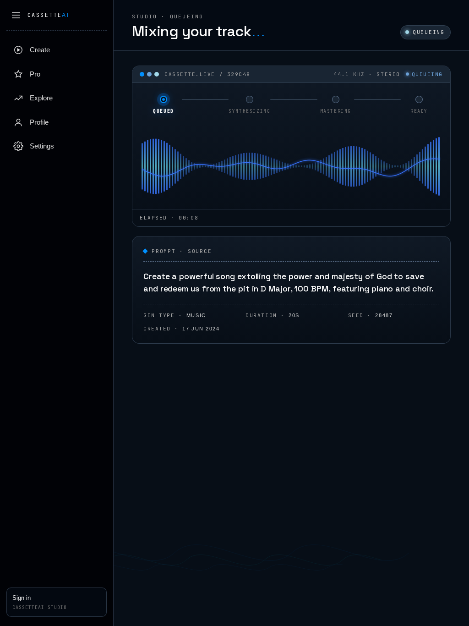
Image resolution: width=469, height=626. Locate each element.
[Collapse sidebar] (16, 15)
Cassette (48, 15)
